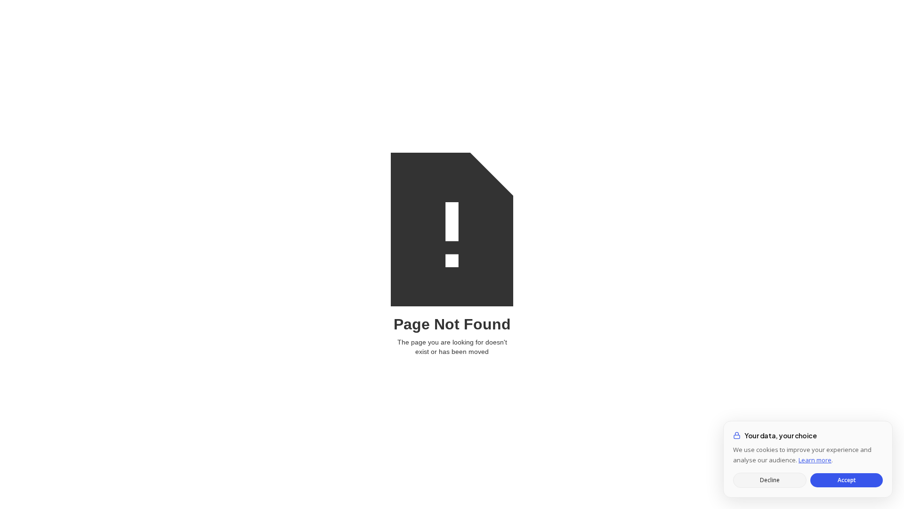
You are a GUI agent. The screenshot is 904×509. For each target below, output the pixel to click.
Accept (847, 480)
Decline (770, 480)
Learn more (815, 460)
